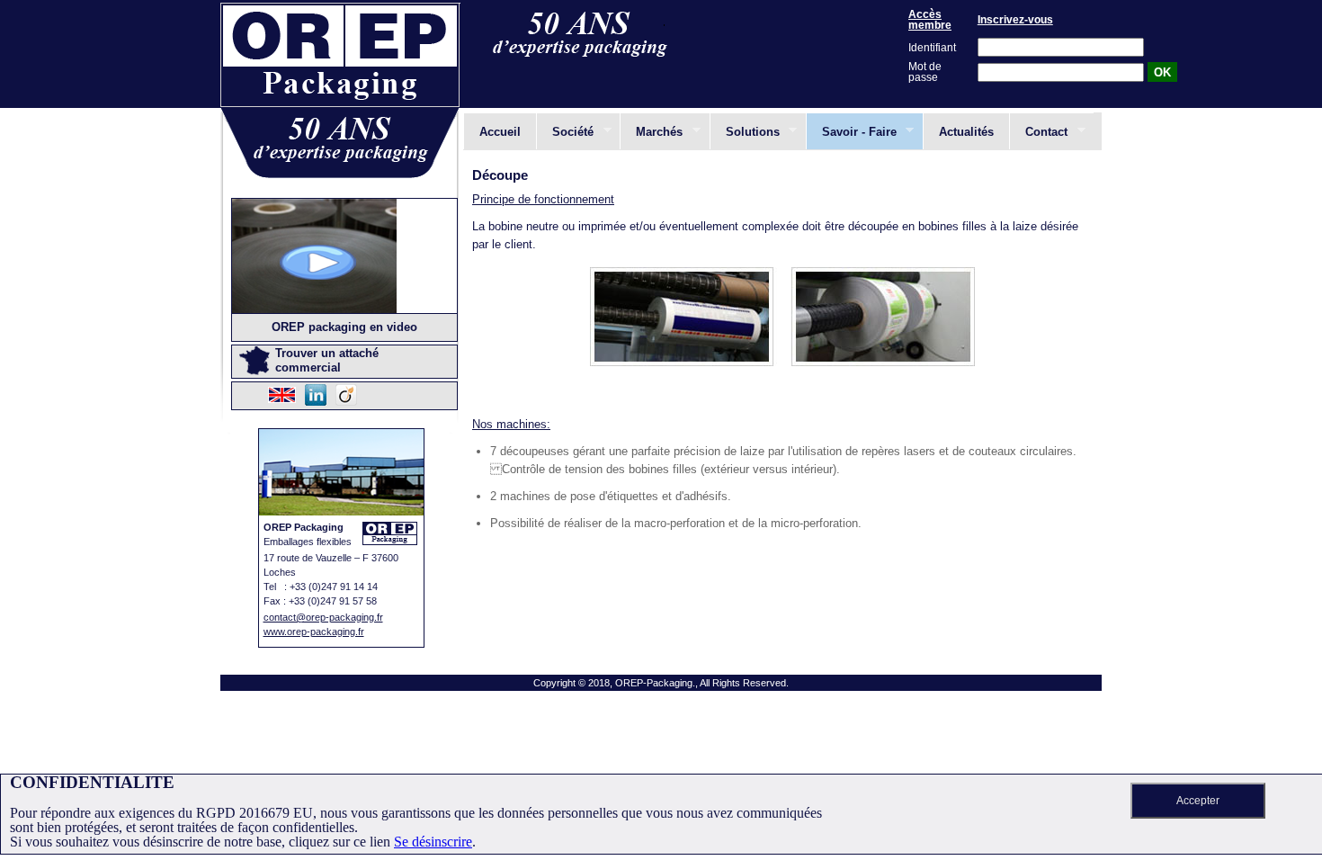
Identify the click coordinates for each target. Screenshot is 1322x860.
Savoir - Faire (851, 131)
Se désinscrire (433, 841)
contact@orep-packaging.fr (323, 617)
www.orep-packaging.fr (314, 631)
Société (565, 131)
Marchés (651, 131)
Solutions (745, 131)
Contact (1038, 131)
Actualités (966, 132)
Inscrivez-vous (1015, 19)
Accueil (500, 132)
